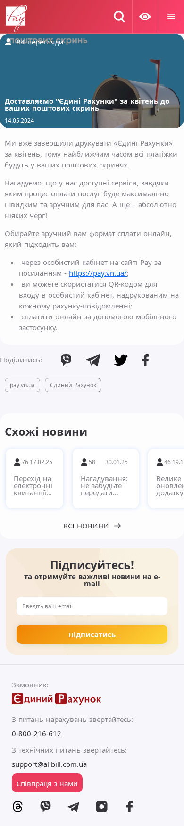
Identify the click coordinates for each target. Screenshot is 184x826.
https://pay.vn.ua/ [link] (98, 273)
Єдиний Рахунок (73, 385)
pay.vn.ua (22, 385)
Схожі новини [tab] (46, 431)
